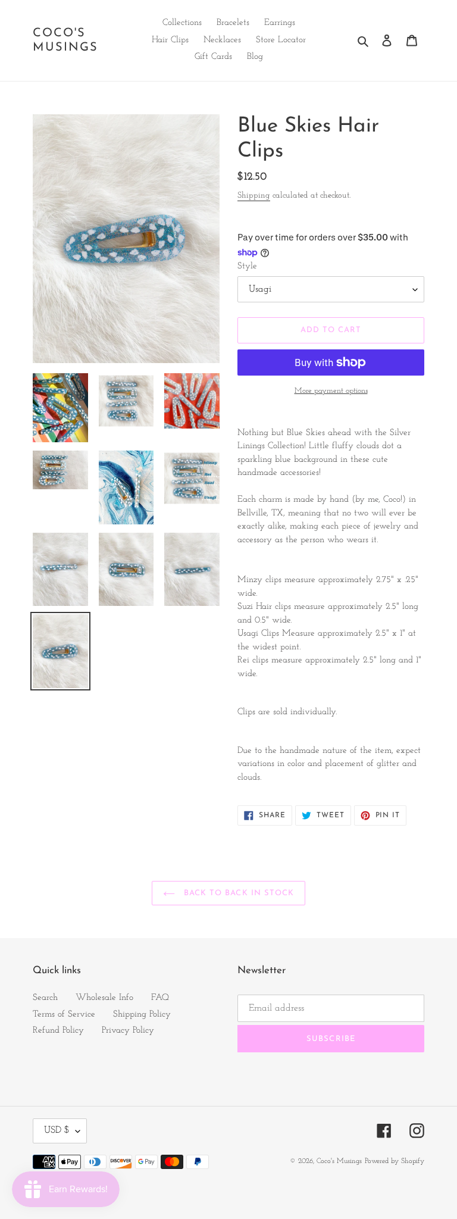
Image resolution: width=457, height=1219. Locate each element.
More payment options (331, 391)
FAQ (160, 997)
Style (247, 266)
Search (45, 997)
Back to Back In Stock (237, 893)
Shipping (253, 195)
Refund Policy (58, 1030)
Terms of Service (64, 1014)
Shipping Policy (142, 1014)
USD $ (57, 1130)
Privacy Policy (128, 1030)
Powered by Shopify (394, 1161)
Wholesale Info (104, 997)
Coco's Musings (65, 40)
